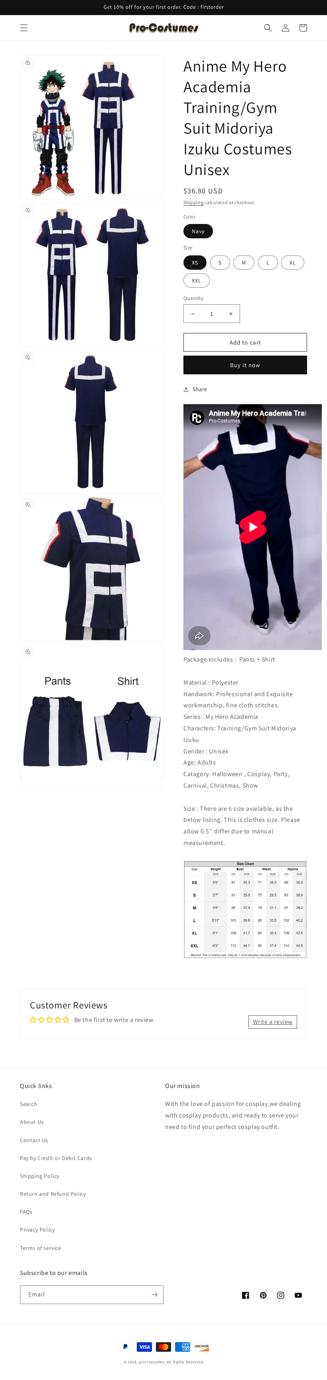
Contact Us (34, 1140)
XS (195, 262)
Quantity (193, 298)
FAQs (26, 1211)
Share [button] (200, 389)
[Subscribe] (154, 1294)
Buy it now (245, 365)
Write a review (273, 1022)
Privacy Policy (37, 1229)
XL (293, 262)
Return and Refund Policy (53, 1193)
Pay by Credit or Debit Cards (56, 1158)
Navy (198, 231)
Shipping (193, 202)
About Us (32, 1121)
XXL (196, 280)
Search (28, 1104)
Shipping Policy (39, 1176)
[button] (24, 28)
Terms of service (40, 1248)
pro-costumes (151, 1361)
